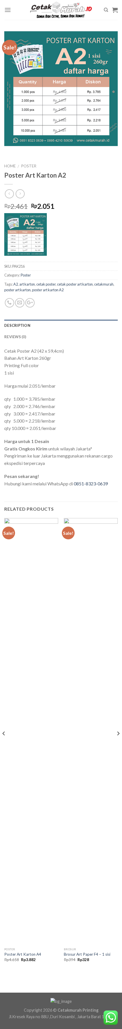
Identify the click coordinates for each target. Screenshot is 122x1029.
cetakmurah (103, 284)
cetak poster (46, 284)
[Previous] (4, 744)
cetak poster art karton (75, 284)
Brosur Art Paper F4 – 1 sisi (87, 954)
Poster (28, 166)
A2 (15, 284)
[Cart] (115, 10)
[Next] (118, 744)
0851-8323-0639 (91, 483)
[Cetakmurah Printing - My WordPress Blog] (61, 10)
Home (10, 166)
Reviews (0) (15, 336)
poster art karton (17, 290)
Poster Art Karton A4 (22, 954)
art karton (27, 284)
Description (17, 325)
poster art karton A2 (48, 290)
